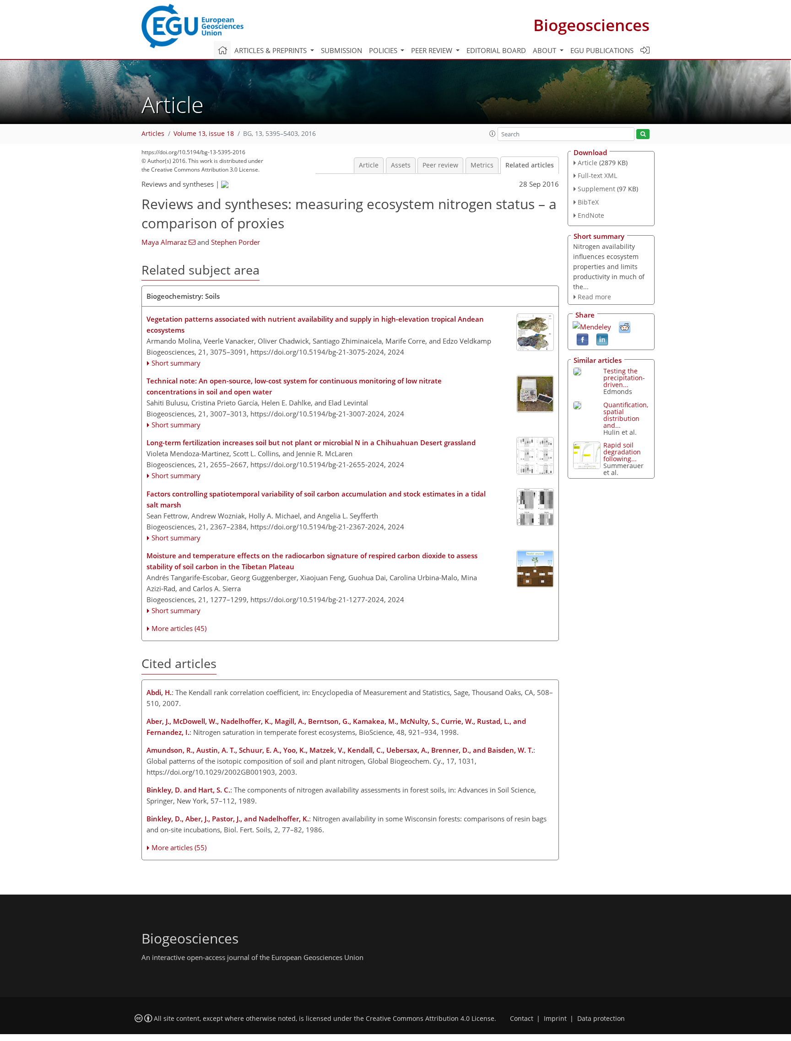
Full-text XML (597, 175)
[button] (492, 133)
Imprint (555, 1018)
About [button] (545, 50)
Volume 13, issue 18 (203, 133)
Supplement (596, 188)
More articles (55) (179, 847)
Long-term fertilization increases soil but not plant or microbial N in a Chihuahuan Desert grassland (311, 442)
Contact (521, 1018)
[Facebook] (582, 339)
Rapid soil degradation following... (622, 452)
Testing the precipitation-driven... (624, 378)
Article (369, 165)
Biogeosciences (591, 25)
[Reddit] (624, 326)
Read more (594, 296)
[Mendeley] (592, 325)
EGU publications (602, 50)
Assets (401, 165)
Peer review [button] (432, 50)
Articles (152, 133)
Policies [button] (384, 50)
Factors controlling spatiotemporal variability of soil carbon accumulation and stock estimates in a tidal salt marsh (316, 499)
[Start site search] (643, 134)
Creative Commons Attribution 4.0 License (430, 1018)
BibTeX (588, 202)
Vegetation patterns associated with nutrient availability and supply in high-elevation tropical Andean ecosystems (315, 324)
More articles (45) (179, 628)
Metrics (482, 165)
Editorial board (496, 50)
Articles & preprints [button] (271, 50)
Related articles (529, 165)
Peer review (440, 165)
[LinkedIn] (602, 339)
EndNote (591, 215)
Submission (341, 50)
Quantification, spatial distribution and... (625, 415)
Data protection (601, 1018)
